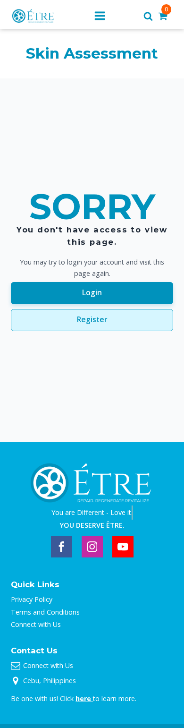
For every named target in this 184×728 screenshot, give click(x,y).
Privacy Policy (31, 599)
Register (92, 319)
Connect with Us (36, 624)
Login (92, 292)
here (84, 698)
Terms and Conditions (45, 612)
